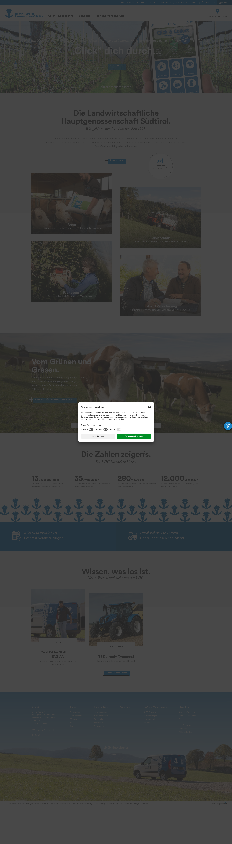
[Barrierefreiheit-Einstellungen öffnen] (228, 426)
